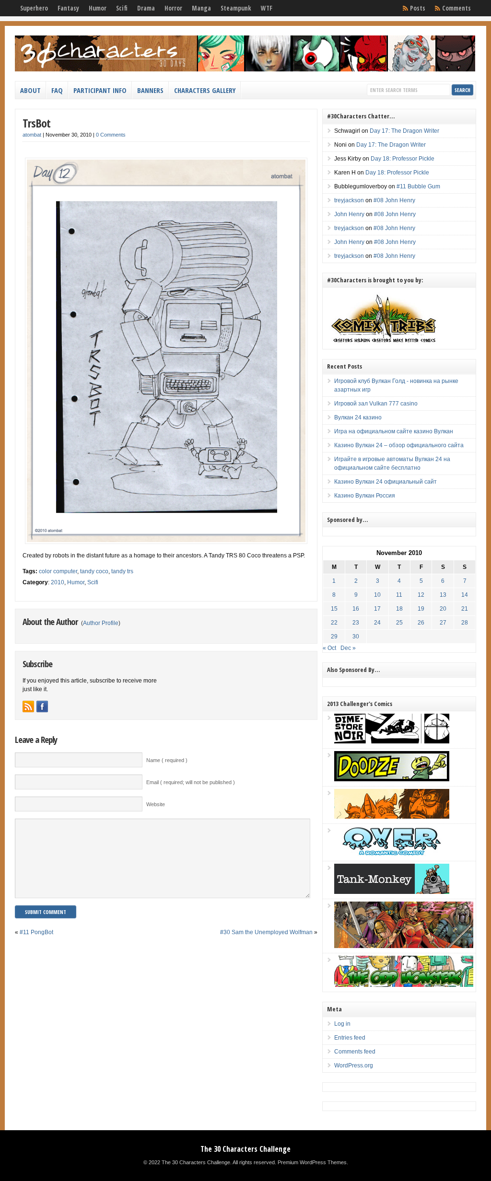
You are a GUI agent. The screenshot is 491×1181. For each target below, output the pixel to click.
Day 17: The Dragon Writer (404, 130)
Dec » (348, 648)
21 (464, 608)
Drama (146, 8)
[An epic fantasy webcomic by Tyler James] (403, 946)
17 (377, 608)
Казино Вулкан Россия (364, 495)
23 (355, 622)
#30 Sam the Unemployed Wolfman (266, 932)
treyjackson (349, 200)
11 (399, 594)
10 (377, 594)
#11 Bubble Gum (418, 186)
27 (443, 622)
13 (443, 594)
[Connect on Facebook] (42, 706)
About (30, 90)
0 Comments (111, 135)
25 (399, 622)
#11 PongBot (36, 932)
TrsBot (36, 123)
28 (464, 622)
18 (399, 608)
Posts (417, 8)
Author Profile (100, 623)
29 (334, 636)
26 (421, 622)
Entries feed (349, 1037)
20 (443, 608)
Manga (201, 8)
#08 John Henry (394, 200)
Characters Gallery (204, 90)
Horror (173, 8)
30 (355, 636)
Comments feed (354, 1051)
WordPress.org (353, 1065)
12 (421, 594)
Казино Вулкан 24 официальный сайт (385, 481)
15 (334, 608)
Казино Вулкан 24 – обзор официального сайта (399, 445)
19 (421, 608)
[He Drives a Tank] (391, 892)
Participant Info (100, 90)
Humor (97, 8)
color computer (58, 571)
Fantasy (68, 8)
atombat (32, 135)
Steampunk (236, 8)
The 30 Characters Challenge (245, 1149)
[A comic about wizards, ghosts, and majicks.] (391, 816)
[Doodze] (391, 779)
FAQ (57, 90)
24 (377, 622)
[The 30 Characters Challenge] (245, 69)
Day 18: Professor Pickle (402, 158)
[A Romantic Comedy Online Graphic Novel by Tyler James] (391, 854)
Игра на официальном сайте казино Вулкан (393, 431)
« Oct (329, 648)
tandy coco (94, 571)
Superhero (34, 8)
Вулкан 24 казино (358, 417)
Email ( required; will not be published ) (190, 782)
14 (464, 594)
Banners (150, 90)
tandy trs (122, 571)
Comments (456, 8)
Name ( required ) (166, 760)
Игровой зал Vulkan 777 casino (376, 403)
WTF (266, 8)
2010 (57, 582)
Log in (342, 1023)
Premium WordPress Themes (312, 1162)
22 (334, 622)
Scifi (122, 8)
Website (155, 804)
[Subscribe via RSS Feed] (28, 706)
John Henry (349, 214)
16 (355, 608)
